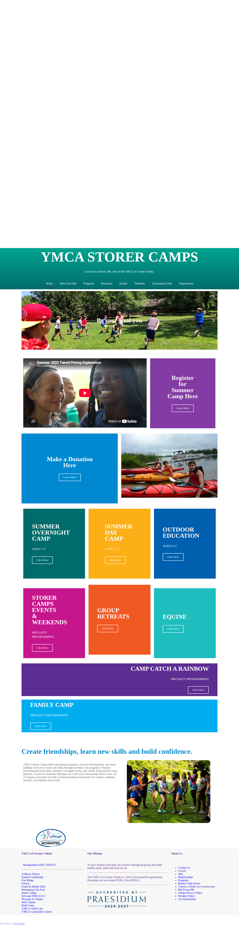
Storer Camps (29, 892)
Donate (123, 283)
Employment (186, 283)
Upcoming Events (162, 283)
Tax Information (187, 899)
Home (49, 283)
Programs (88, 283)
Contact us (184, 867)
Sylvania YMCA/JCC (34, 895)
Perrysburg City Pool (33, 889)
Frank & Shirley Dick (33, 886)
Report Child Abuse (189, 883)
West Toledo (28, 902)
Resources (106, 283)
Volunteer (139, 283)
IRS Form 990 (186, 889)
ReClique (19, 923)
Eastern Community (33, 877)
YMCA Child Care (32, 908)
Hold (192, 886)
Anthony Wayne (31, 873)
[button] (25, 320)
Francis (26, 883)
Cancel (182, 886)
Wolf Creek (28, 905)
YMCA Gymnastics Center (37, 911)
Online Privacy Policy (190, 892)
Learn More (69, 477)
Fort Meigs (28, 880)
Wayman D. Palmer (32, 899)
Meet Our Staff (68, 283)
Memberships (185, 877)
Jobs (180, 873)
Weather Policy (186, 895)
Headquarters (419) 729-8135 (39, 864)
